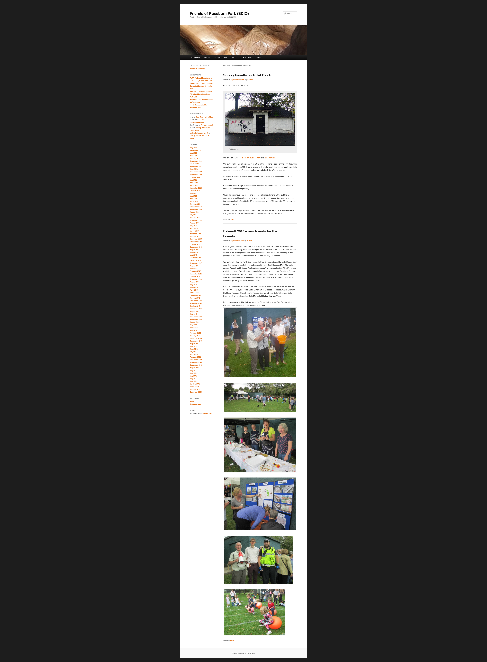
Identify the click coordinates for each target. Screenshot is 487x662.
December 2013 (196, 338)
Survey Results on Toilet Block (247, 75)
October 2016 (195, 276)
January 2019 (195, 236)
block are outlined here (251, 157)
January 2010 (195, 389)
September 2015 (196, 308)
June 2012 (194, 373)
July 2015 (193, 314)
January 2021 (195, 204)
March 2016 (194, 292)
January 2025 (195, 158)
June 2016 (194, 287)
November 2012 (196, 362)
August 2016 (194, 282)
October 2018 (195, 244)
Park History (247, 57)
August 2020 (194, 212)
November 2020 (196, 206)
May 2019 (193, 225)
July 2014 (193, 325)
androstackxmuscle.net (199, 133)
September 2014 (196, 319)
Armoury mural (207, 125)
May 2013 (193, 351)
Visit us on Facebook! (197, 68)
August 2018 (194, 249)
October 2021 (195, 190)
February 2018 (195, 257)
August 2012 (194, 367)
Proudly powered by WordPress (243, 653)
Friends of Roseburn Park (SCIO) (219, 13)
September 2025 (196, 150)
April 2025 (194, 156)
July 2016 (193, 284)
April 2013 (194, 354)
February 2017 (195, 271)
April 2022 (194, 182)
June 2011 (194, 381)
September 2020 (196, 209)
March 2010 (194, 386)
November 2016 (196, 274)
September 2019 (196, 220)
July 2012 (193, 370)
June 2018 (194, 252)
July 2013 (193, 346)
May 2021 (193, 196)
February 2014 (195, 333)
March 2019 (194, 231)
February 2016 (195, 295)
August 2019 (194, 223)
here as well (270, 157)
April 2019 (194, 228)
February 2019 (195, 233)
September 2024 (196, 161)
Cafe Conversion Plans (205, 117)
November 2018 (196, 241)
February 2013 (195, 357)
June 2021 (194, 193)
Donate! (207, 57)
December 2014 (196, 316)
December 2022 (196, 172)
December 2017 (196, 260)
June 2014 (194, 327)
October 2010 (195, 384)
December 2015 (196, 300)
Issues (258, 57)
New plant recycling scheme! (201, 91)
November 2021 (196, 188)
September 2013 (196, 341)
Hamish (250, 80)
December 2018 (196, 239)
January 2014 (195, 335)
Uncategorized (195, 404)
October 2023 (195, 164)
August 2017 (194, 266)
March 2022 (194, 185)
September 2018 (196, 247)
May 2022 (193, 180)
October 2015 (195, 306)
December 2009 (196, 392)
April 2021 (194, 198)
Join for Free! (195, 57)
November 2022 (196, 174)
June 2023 (194, 169)
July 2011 (193, 378)
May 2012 (193, 376)
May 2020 (193, 214)
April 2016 (194, 290)
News (232, 219)
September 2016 (196, 279)
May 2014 (193, 330)
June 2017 (194, 268)
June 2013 (194, 349)
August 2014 (194, 322)
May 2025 (193, 153)
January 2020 (195, 217)
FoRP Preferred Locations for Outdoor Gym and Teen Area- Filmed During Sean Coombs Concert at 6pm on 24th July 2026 (201, 83)
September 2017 (196, 263)
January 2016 (195, 298)
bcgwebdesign (208, 413)
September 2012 (196, 365)
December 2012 (196, 359)
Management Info (220, 57)
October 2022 (195, 177)
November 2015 (196, 303)
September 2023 (196, 166)
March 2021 (194, 201)
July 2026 (193, 147)
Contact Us (235, 57)
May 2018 (193, 255)
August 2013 (194, 343)
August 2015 (194, 311)
